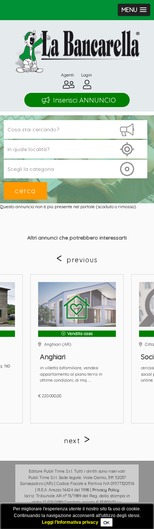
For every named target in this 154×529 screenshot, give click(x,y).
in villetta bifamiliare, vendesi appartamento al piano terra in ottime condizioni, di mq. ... (71, 374)
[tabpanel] (77, 348)
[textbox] (75, 149)
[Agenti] (68, 86)
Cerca (25, 191)
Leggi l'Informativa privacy (70, 522)
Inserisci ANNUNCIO (84, 100)
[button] (134, 10)
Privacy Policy (105, 489)
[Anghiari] (77, 304)
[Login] (87, 86)
